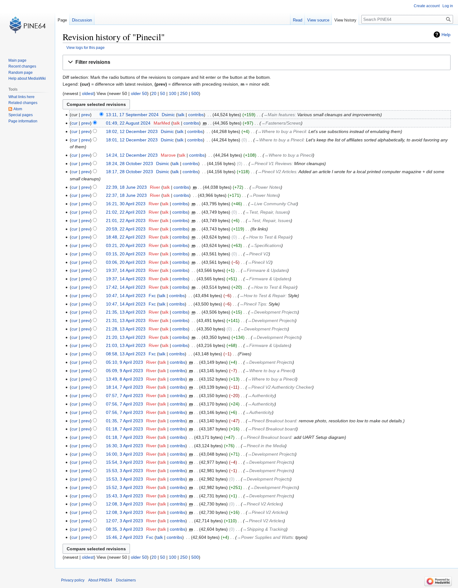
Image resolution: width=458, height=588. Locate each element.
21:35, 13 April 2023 (126, 312)
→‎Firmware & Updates (264, 270)
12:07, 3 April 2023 (124, 520)
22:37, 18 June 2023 (126, 195)
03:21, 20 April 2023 (126, 245)
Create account (427, 6)
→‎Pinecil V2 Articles (276, 171)
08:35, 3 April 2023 (124, 529)
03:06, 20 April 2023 (126, 262)
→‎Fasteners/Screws (281, 123)
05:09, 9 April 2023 (124, 370)
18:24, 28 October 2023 (129, 163)
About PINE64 (100, 580)
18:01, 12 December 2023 (132, 139)
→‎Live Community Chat (273, 203)
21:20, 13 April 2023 (126, 337)
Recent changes (22, 66)
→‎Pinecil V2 (257, 253)
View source (318, 20)
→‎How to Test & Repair (268, 237)
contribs (196, 114)
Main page (17, 60)
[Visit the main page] (27, 25)
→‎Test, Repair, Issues (266, 212)
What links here (21, 97)
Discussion (82, 20)
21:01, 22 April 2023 (126, 220)
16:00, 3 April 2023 (124, 454)
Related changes (22, 103)
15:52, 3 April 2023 (124, 487)
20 (153, 93)
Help (446, 34)
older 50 (139, 93)
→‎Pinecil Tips (252, 303)
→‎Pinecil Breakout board (271, 420)
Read (297, 20)
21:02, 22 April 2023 (126, 212)
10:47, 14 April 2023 (126, 295)
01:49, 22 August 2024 (128, 123)
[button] (256, 62)
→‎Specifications (265, 245)
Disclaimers (126, 580)
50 (162, 93)
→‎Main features (279, 114)
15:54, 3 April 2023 (124, 462)
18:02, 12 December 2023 (132, 131)
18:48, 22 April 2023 (126, 237)
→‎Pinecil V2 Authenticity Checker (279, 387)
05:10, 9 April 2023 (124, 362)
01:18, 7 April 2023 (124, 428)
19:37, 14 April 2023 (126, 270)
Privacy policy (72, 580)
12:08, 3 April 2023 (124, 503)
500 (195, 93)
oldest (88, 93)
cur (74, 123)
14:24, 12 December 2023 (132, 155)
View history (345, 20)
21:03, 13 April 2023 (126, 345)
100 (172, 93)
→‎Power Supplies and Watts (265, 537)
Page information (22, 121)
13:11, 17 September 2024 (132, 114)
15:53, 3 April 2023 (124, 470)
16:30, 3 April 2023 (124, 445)
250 (184, 93)
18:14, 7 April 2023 (124, 387)
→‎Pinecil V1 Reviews (271, 163)
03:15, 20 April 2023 (126, 253)
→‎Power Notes (266, 187)
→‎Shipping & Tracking (264, 529)
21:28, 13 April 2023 (126, 328)
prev (85, 114)
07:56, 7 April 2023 (124, 403)
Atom (17, 109)
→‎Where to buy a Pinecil (281, 131)
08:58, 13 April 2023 (126, 353)
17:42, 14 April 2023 (126, 287)
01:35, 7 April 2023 (124, 420)
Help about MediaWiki (27, 78)
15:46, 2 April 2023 (124, 537)
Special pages (20, 115)
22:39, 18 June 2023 (126, 187)
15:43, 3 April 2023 (124, 495)
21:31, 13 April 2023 (126, 320)
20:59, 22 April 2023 (126, 228)
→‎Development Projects (274, 312)
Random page (20, 72)
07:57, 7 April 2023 (124, 395)
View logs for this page (85, 47)
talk (181, 114)
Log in (447, 6)
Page (62, 20)
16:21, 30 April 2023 (126, 203)
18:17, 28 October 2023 (129, 171)
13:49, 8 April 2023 (124, 379)
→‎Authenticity (260, 395)
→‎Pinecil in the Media (263, 445)
